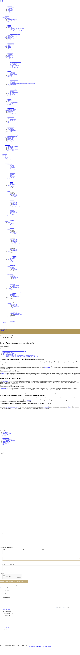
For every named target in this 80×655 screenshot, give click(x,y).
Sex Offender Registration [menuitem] (14, 92)
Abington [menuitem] (9, 222)
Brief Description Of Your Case (8, 564)
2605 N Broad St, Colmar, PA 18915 (12, 407)
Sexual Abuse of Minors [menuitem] (13, 90)
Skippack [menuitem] (9, 297)
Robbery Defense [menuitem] (10, 86)
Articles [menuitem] (6, 156)
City (62, 549)
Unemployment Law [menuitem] (13, 130)
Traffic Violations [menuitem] (12, 176)
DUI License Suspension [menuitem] (13, 63)
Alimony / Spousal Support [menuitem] (14, 102)
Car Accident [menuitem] (12, 165)
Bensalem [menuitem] (9, 178)
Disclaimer (45, 646)
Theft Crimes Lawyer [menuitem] (11, 93)
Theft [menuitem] (11, 175)
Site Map (49, 646)
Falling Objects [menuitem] (10, 21)
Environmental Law (6, 441)
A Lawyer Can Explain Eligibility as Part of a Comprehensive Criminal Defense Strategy (20, 355)
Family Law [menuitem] (7, 96)
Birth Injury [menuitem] (9, 47)
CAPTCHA (4, 573)
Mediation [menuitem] (9, 105)
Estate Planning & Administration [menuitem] (10, 110)
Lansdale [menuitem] (9, 266)
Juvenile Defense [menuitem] (12, 173)
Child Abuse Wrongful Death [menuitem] (14, 29)
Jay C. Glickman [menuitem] (10, 6)
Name (3, 549)
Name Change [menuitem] (12, 103)
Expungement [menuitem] (10, 75)
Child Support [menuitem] (10, 100)
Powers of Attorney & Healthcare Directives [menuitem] (14, 114)
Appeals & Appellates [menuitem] (11, 57)
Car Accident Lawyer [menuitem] (11, 38)
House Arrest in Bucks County (7, 352)
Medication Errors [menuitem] (10, 54)
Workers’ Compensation (7, 439)
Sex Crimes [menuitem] (14, 280)
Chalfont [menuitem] (9, 191)
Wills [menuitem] (8, 122)
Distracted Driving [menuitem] (10, 39)
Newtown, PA (46, 407)
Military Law (5, 444)
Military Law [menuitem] (7, 151)
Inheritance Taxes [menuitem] (12, 120)
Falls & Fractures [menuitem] (10, 53)
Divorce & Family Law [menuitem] (13, 188)
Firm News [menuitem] (6, 157)
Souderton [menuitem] (9, 303)
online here (70, 407)
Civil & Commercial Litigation (8, 440)
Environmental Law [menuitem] (8, 142)
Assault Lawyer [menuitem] (10, 58)
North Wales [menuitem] (9, 288)
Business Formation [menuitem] (10, 126)
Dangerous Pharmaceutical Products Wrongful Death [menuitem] (18, 30)
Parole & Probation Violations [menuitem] (12, 84)
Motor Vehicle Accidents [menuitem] (8, 37)
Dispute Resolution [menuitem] (10, 141)
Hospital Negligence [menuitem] (11, 49)
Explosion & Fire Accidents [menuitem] (12, 20)
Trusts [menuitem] (8, 121)
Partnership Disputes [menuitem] (11, 129)
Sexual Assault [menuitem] (12, 91)
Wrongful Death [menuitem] (10, 27)
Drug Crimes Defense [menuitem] (13, 169)
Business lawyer (5, 438)
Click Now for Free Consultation (11, 339)
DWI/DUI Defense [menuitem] (13, 320)
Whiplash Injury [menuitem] (10, 45)
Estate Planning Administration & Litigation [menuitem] (16, 206)
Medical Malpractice (6, 433)
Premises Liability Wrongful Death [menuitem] (15, 34)
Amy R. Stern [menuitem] (10, 11)
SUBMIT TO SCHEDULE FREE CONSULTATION (14, 581)
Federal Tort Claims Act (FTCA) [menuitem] (12, 36)
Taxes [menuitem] (8, 118)
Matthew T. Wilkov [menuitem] (10, 10)
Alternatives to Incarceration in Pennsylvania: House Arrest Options (14, 351)
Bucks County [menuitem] (7, 163)
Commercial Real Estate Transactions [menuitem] (13, 146)
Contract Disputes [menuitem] (10, 139)
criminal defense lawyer (48, 367)
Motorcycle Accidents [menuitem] (11, 43)
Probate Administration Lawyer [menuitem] (17, 314)
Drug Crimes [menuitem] (9, 71)
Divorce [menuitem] (9, 101)
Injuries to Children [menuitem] (10, 35)
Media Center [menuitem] (4, 155)
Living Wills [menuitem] (12, 123)
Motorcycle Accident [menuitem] (13, 224)
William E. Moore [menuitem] (10, 9)
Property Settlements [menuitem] (11, 108)
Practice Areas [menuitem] (4, 17)
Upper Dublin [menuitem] (10, 316)
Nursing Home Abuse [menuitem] (15, 287)
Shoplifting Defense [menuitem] (13, 94)
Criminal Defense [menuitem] (7, 56)
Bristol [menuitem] (9, 185)
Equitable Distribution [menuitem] (11, 104)
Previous (2, 533)
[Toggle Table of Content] (1, 348)
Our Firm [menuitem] (3, 3)
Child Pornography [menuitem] (13, 89)
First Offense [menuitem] (12, 66)
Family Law (4, 435)
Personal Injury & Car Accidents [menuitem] (15, 308)
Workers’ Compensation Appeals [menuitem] (12, 136)
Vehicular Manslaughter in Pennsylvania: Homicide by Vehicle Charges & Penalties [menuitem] (22, 83)
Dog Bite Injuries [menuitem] (10, 22)
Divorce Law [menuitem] (12, 168)
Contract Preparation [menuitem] (11, 127)
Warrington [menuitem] (9, 215)
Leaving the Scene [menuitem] (12, 81)
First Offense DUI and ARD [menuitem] (14, 67)
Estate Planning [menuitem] (12, 284)
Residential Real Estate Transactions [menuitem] (13, 149)
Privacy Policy (32, 646)
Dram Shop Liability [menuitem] (11, 40)
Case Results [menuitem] (7, 16)
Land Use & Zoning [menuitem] (10, 148)
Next (77, 533)
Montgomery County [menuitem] (8, 221)
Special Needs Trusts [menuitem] (11, 117)
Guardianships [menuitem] (10, 112)
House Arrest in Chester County (8, 353)
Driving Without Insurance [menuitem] (14, 80)
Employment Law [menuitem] (10, 128)
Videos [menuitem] (6, 158)
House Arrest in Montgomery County (9, 354)
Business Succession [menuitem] (11, 111)
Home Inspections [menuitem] (10, 147)
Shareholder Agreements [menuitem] (11, 131)
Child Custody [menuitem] (10, 99)
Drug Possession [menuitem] (12, 72)
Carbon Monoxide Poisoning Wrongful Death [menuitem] (17, 28)
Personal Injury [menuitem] (7, 18)
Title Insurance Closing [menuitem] (11, 150)
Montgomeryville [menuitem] (10, 274)
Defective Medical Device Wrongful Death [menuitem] (16, 31)
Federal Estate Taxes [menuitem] (13, 119)
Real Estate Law (5, 443)
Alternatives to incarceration (5, 397)
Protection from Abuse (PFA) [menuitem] (12, 109)
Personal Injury (5, 432)
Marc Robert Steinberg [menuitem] (11, 7)
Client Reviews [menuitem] (4, 154)
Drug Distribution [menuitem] (12, 73)
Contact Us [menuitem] (4, 322)
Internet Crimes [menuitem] (14, 279)
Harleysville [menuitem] (9, 246)
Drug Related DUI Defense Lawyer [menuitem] (15, 62)
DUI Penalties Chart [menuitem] (13, 64)
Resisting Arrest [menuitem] (10, 85)
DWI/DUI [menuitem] (11, 182)
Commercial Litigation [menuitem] (11, 138)
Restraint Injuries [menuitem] (10, 55)
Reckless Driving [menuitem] (12, 82)
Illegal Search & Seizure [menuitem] (13, 74)
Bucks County (4, 373)
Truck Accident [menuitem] (12, 177)
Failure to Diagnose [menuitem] (10, 48)
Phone (43, 549)
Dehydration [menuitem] (9, 52)
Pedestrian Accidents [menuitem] (11, 44)
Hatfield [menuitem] (9, 251)
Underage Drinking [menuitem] (13, 68)
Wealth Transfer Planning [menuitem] (14, 113)
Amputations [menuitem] (9, 25)
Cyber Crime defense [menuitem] (11, 77)
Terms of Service (38, 646)
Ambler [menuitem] (9, 229)
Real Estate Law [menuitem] (7, 145)
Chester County (5, 381)
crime (72, 361)
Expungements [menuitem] (14, 269)
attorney (29, 400)
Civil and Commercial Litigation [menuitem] (9, 137)
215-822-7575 (51, 326)
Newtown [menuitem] (9, 209)
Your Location (5, 556)
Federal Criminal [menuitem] (10, 76)
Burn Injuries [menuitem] (9, 26)
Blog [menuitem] (3, 160)
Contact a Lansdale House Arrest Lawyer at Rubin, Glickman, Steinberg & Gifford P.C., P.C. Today (21, 356)
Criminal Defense (5, 434)
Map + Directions (6, 609)
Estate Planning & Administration (9, 436)
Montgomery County (4, 388)
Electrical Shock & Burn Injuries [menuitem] (12, 19)
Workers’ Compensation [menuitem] (8, 132)
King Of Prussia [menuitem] (10, 259)
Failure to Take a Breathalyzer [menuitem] (14, 65)
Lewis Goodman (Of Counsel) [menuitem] (12, 15)
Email (23, 549)
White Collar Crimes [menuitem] (11, 95)
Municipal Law (5, 442)
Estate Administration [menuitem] (15, 285)
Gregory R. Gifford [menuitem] (10, 8)
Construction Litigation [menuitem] (11, 140)
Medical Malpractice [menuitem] (8, 46)
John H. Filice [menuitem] (10, 12)
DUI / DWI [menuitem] (9, 59)
